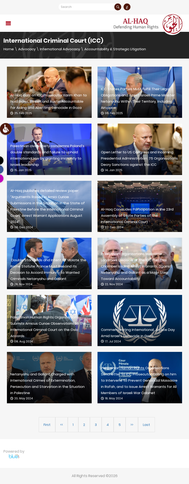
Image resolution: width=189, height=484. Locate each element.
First (47, 424)
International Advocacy (60, 49)
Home (8, 49)
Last (146, 424)
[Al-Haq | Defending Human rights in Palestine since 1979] (149, 24)
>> (131, 424)
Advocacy (26, 49)
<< (61, 424)
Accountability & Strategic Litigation (115, 49)
